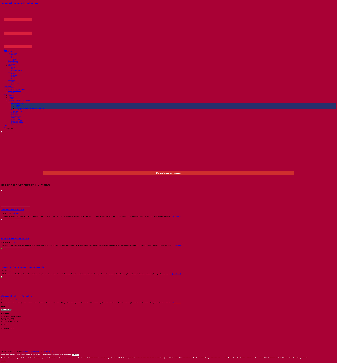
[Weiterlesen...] (176, 216)
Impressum (45, 351)
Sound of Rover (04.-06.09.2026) (15, 238)
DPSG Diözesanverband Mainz (19, 3)
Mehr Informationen (65, 354)
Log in (51, 351)
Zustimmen (75, 354)
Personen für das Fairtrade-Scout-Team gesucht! (23, 267)
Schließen (3, 361)
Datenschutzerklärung (35, 351)
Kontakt (25, 351)
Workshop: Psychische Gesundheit (16, 296)
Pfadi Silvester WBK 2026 (12, 209)
